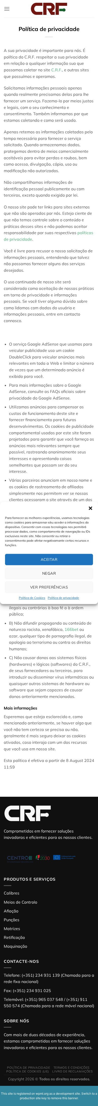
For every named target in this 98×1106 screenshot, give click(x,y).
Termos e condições (72, 1067)
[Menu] (7, 9)
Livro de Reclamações (72, 1071)
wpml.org (42, 1093)
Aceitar (49, 559)
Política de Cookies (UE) (27, 1071)
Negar (49, 573)
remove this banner (64, 1098)
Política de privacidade (63, 598)
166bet (71, 629)
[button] (90, 508)
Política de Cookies (32, 598)
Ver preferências (49, 587)
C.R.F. (56, 69)
